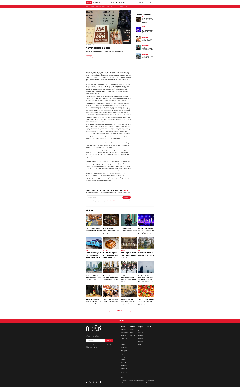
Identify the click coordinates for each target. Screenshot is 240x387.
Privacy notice (123, 347)
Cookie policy (123, 354)
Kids (111, 6)
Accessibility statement (123, 358)
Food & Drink (98, 6)
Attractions (116, 6)
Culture (103, 6)
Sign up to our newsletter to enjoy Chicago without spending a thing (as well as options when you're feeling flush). (108, 193)
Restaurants (140, 341)
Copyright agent (124, 365)
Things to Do (92, 6)
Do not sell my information (124, 351)
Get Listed (132, 329)
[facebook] (86, 382)
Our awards (123, 335)
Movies (139, 344)
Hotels (126, 6)
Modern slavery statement (124, 369)
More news (120, 310)
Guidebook (140, 335)
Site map (122, 377)
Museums (121, 6)
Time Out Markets (122, 2)
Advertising (132, 332)
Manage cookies (124, 372)
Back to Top (121, 320)
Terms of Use (106, 344)
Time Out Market (133, 335)
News (87, 6)
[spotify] (100, 382)
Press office (123, 329)
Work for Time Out (124, 339)
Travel (108, 6)
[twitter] (90, 382)
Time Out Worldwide (140, 331)
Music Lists (140, 338)
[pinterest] (97, 382)
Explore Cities (113, 2)
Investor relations (124, 332)
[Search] (147, 2)
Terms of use (123, 362)
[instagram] (93, 382)
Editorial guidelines (123, 343)
